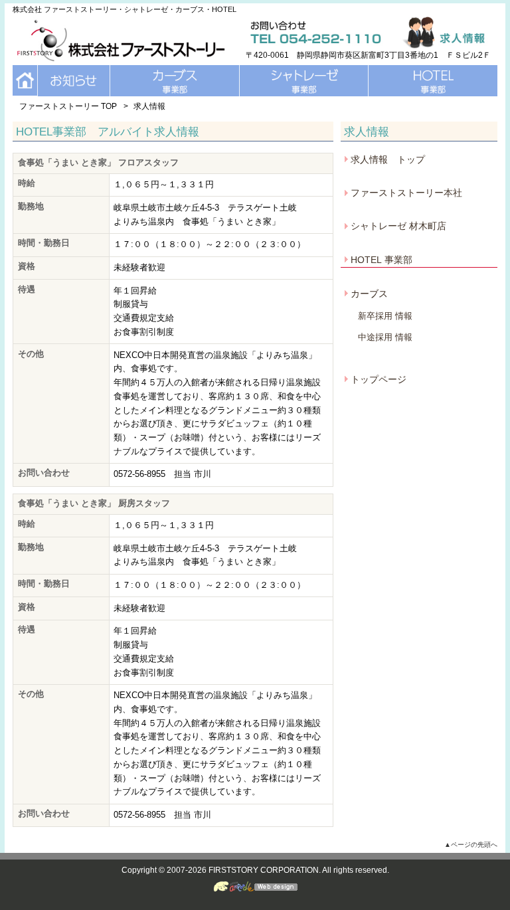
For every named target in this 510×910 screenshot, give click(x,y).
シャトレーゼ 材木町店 (398, 226)
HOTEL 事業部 (381, 259)
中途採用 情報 (385, 337)
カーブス (369, 293)
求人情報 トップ (388, 159)
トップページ (378, 379)
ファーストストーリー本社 (406, 192)
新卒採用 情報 (385, 316)
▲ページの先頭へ (470, 844)
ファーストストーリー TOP (68, 106)
